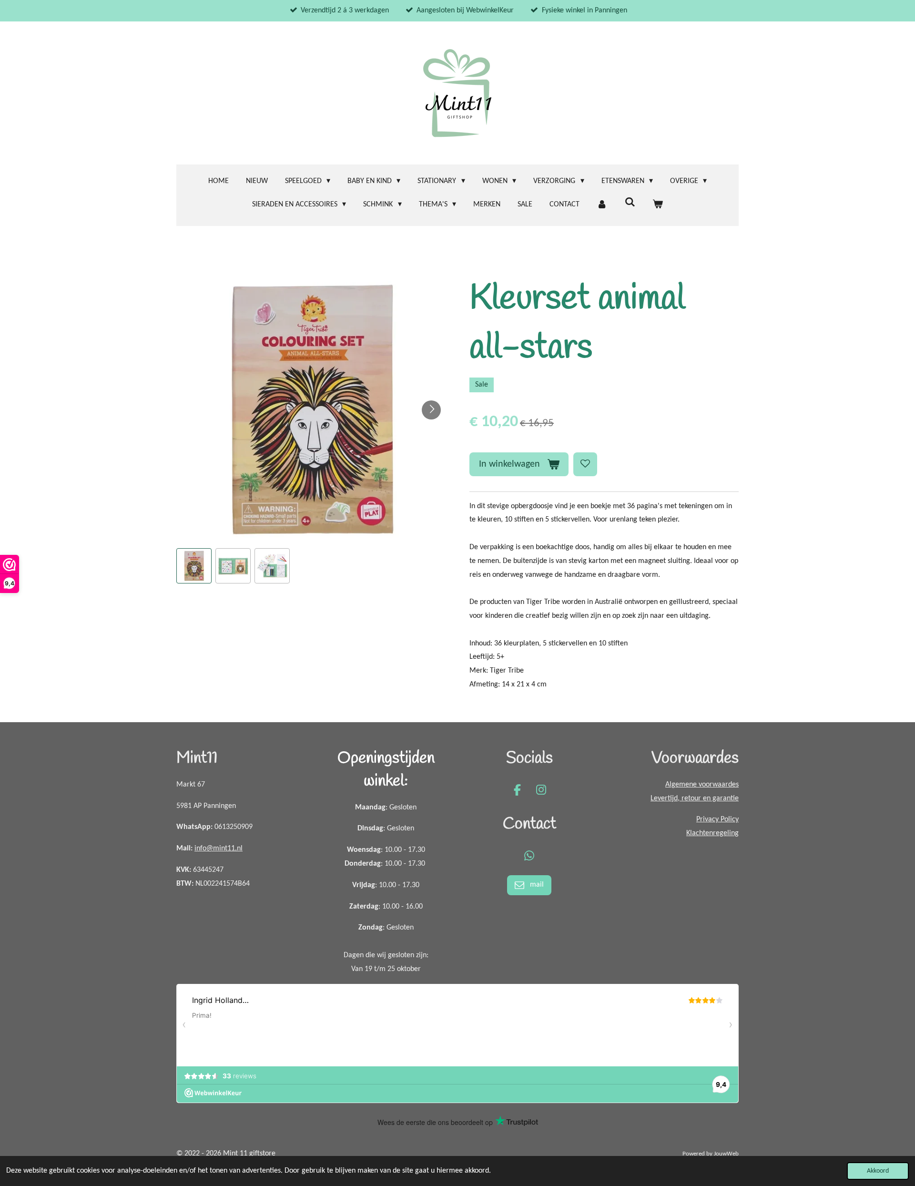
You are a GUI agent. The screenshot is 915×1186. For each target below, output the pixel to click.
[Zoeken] (629, 202)
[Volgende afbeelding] (431, 409)
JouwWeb (726, 1154)
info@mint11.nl (218, 848)
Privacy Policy (717, 819)
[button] (194, 565)
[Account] (601, 204)
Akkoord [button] (878, 1171)
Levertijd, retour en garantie (695, 798)
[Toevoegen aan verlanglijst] (585, 464)
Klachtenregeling (712, 833)
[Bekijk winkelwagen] (657, 204)
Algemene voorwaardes (702, 784)
